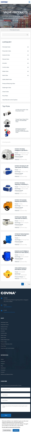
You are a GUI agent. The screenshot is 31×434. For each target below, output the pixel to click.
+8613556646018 (7, 306)
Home (2, 30)
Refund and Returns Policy (7, 374)
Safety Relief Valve (7, 79)
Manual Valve (5, 59)
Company (3, 370)
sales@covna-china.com (9, 312)
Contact (2, 372)
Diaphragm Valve (6, 87)
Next (29, 284)
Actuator (7, 30)
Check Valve (5, 91)
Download (3, 368)
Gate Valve (5, 75)
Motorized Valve (6, 47)
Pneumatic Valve (6, 51)
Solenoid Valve (6, 55)
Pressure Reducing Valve (8, 83)
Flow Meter (5, 95)
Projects (2, 363)
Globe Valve (5, 71)
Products (3, 361)
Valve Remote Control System (9, 99)
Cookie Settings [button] (6, 430)
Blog (2, 365)
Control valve (5, 67)
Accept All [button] (16, 430)
